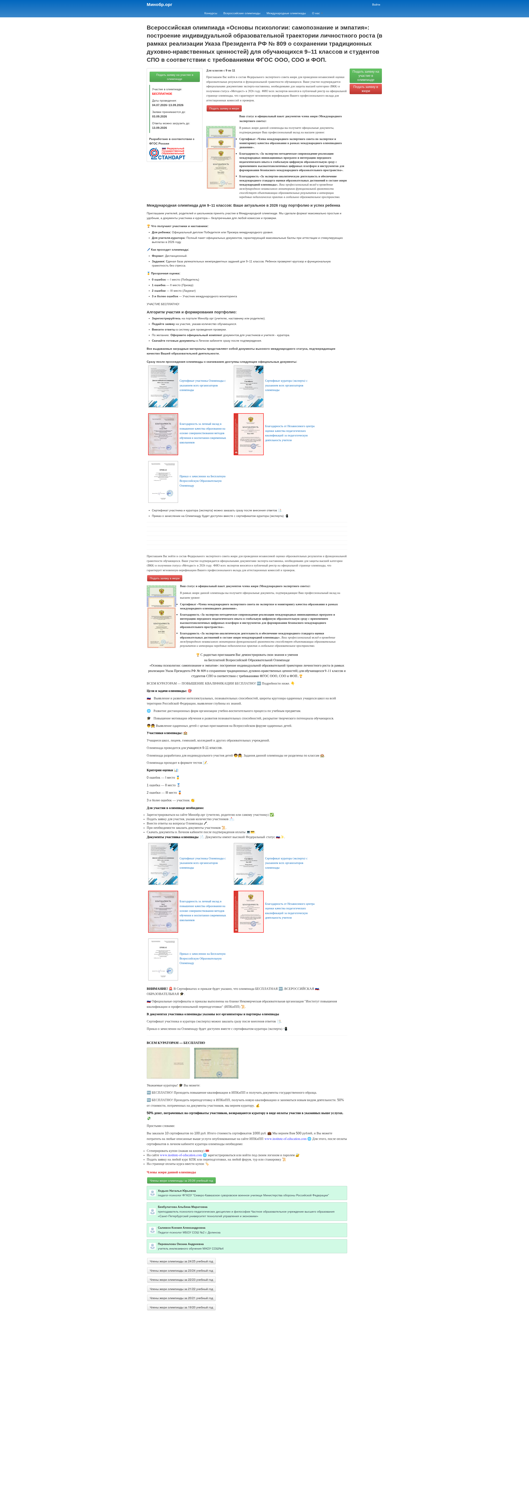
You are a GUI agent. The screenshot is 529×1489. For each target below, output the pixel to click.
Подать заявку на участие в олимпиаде (174, 77)
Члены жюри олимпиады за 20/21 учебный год (181, 1298)
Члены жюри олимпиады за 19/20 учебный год (181, 1307)
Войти (376, 4)
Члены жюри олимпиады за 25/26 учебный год (181, 1180)
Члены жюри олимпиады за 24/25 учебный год (181, 1261)
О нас (316, 13)
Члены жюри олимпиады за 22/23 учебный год (181, 1279)
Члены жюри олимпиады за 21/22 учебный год (181, 1289)
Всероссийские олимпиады (241, 13)
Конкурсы (210, 13)
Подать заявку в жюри (224, 108)
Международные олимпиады (286, 13)
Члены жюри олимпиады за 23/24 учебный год (181, 1270)
